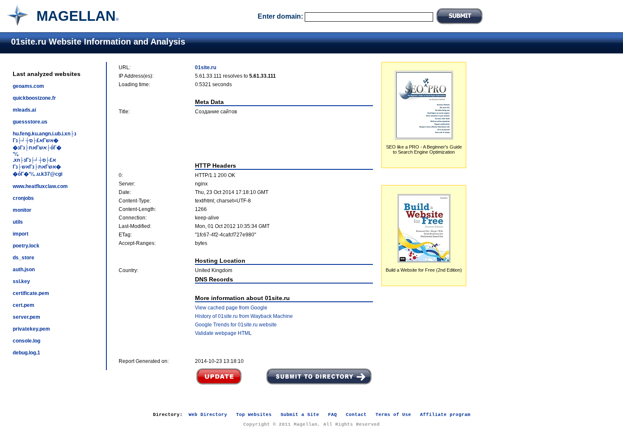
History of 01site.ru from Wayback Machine (244, 316)
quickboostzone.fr (34, 98)
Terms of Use (393, 414)
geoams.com (28, 86)
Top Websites (254, 414)
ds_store (23, 258)
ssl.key (21, 281)
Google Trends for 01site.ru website (236, 325)
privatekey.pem (31, 329)
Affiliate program (445, 414)
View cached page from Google (231, 308)
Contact (356, 414)
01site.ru (205, 67)
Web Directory (208, 414)
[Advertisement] (246, 138)
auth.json (24, 269)
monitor (22, 210)
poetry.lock (26, 246)
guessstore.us (30, 122)
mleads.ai (24, 110)
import (20, 234)
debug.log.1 (26, 353)
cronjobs (23, 198)
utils (18, 222)
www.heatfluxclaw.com (40, 186)
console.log (26, 341)
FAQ (332, 414)
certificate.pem (31, 293)
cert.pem (23, 305)
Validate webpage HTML (223, 333)
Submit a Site (300, 414)
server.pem (26, 317)
